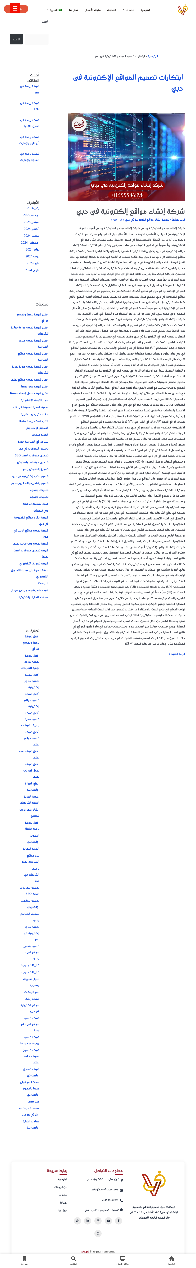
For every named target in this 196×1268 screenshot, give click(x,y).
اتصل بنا (73, 10)
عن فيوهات (60, 1187)
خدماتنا (63, 1195)
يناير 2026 (33, 208)
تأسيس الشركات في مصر (33, 448)
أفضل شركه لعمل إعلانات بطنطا (29, 393)
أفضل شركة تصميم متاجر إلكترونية (32, 680)
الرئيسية (145, 10)
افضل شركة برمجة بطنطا (33, 421)
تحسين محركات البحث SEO (31, 455)
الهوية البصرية (40, 434)
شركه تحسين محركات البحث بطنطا (30, 1056)
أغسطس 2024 (30, 242)
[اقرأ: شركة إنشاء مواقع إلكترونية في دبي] (126, 157)
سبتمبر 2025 (31, 222)
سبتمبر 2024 (31, 235)
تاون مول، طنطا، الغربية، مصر (103, 1179)
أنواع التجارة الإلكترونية (34, 400)
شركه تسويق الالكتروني (33, 563)
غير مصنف (42, 583)
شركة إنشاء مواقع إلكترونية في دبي (130, 211)
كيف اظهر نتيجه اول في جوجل (29, 590)
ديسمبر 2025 (31, 215)
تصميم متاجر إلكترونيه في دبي (30, 476)
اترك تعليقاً (178, 219)
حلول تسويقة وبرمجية (35, 503)
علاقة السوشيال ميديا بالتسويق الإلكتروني (29, 1088)
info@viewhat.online (104, 1189)
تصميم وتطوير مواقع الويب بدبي (29, 483)
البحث (45, 21)
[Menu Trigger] (15, 8)
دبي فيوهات (40, 510)
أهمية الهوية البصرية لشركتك (30, 407)
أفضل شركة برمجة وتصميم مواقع (31, 642)
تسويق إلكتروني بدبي (35, 469)
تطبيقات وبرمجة (39, 490)
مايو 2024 (33, 263)
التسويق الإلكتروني (37, 428)
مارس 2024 (32, 270)
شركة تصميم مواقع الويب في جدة (29, 1024)
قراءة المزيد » (177, 653)
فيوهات (85, 1251)
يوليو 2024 (32, 249)
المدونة (111, 10)
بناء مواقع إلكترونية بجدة (33, 441)
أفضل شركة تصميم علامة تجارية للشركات (30, 661)
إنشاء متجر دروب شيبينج (34, 414)
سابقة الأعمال (93, 10)
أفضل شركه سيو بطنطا (34, 386)
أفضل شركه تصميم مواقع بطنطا (29, 379)
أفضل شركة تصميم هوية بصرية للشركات (30, 719)
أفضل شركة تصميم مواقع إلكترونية (31, 700)
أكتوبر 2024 (31, 229)
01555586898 (109, 1200)
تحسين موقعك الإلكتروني (32, 462)
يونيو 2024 (32, 256)
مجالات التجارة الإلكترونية (33, 597)
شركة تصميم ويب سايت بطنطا (30, 543)
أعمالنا (63, 1202)
